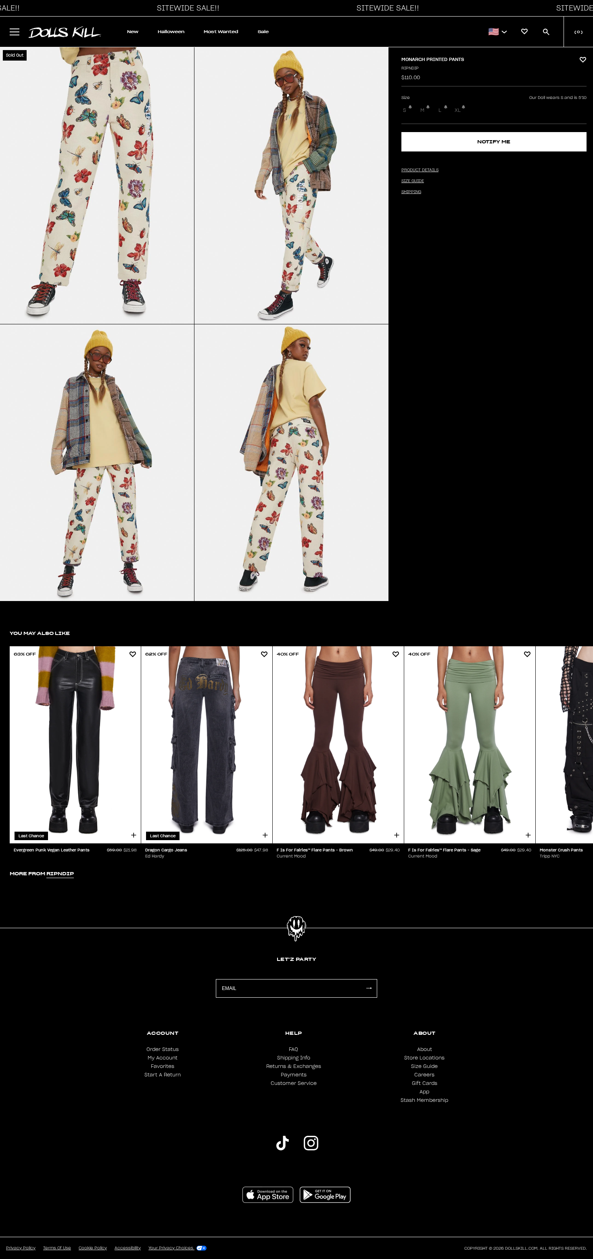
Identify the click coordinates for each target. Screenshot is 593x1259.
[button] (186, 8)
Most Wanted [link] (221, 31)
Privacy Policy (20, 1248)
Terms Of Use (57, 1248)
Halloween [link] (171, 31)
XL (458, 110)
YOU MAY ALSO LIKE (40, 633)
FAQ (293, 1049)
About (424, 1049)
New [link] (132, 31)
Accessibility (128, 1248)
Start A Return (162, 1074)
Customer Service (294, 1083)
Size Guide (424, 1066)
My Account (162, 1057)
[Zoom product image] (97, 185)
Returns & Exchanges (293, 1066)
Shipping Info (293, 1057)
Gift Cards (424, 1083)
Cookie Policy (93, 1248)
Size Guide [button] (412, 181)
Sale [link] (263, 31)
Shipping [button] (411, 192)
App (424, 1091)
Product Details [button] (419, 170)
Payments (294, 1074)
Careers (424, 1074)
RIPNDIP (410, 68)
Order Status (162, 1049)
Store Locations (424, 1057)
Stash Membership (424, 1100)
